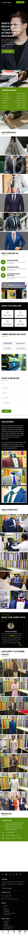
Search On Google (7, 888)
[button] (7, 51)
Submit (6, 411)
